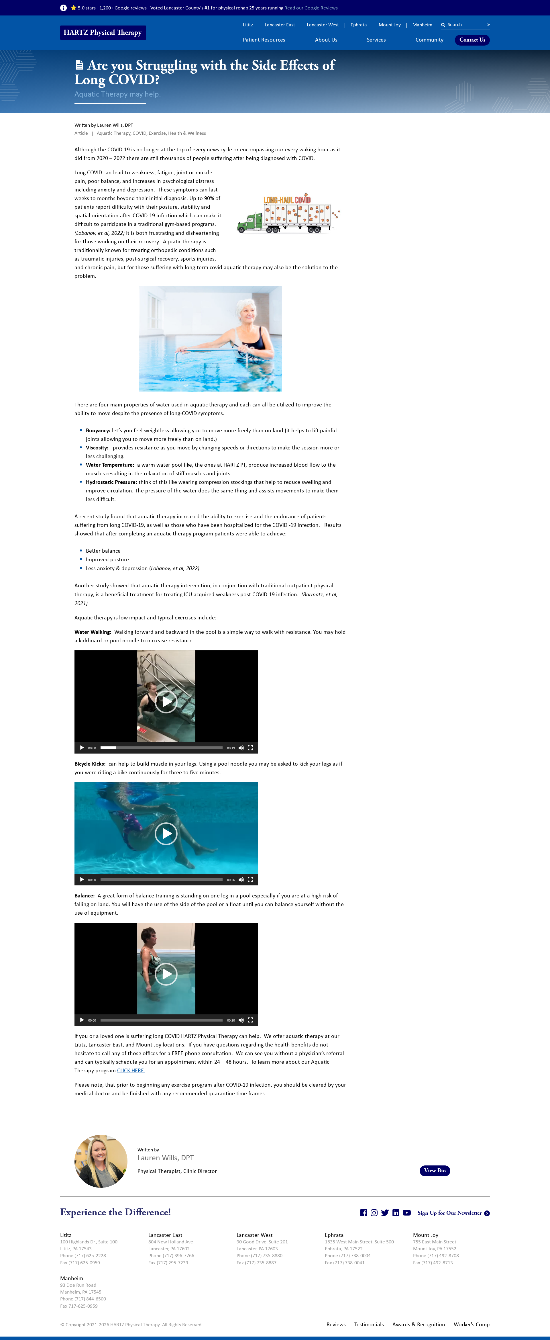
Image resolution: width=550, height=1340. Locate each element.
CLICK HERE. (131, 1070)
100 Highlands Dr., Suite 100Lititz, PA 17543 (88, 1245)
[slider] (162, 747)
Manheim (422, 24)
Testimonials (369, 1324)
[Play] (82, 748)
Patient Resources (264, 39)
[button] (166, 701)
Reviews (336, 1324)
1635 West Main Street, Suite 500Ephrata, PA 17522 (359, 1245)
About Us (326, 39)
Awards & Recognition (418, 1324)
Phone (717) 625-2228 (83, 1255)
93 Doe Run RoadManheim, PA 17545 (80, 1288)
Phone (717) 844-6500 (83, 1298)
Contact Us (472, 40)
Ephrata (359, 24)
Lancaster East (280, 24)
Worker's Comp (472, 1324)
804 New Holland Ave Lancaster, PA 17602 (170, 1245)
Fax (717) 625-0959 (80, 1262)
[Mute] (241, 748)
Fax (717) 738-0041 (345, 1262)
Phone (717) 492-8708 (436, 1255)
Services (376, 39)
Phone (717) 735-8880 (259, 1255)
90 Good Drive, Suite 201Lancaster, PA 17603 (262, 1245)
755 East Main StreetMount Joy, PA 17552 (434, 1245)
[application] (166, 702)
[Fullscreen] (250, 748)
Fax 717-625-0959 (79, 1305)
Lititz (248, 24)
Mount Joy (390, 24)
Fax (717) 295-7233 (168, 1262)
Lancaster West (323, 24)
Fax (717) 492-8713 (433, 1262)
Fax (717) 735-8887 (256, 1262)
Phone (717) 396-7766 (171, 1255)
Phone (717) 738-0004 (348, 1255)
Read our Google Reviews (311, 7)
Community (429, 39)
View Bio (435, 1170)
